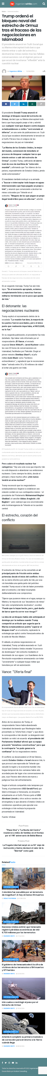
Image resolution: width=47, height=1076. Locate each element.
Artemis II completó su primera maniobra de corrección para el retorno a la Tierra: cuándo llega (22, 1039)
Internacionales (13, 11)
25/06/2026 (20, 974)
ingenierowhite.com (37, 1068)
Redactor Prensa (10, 898)
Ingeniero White (16, 71)
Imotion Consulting (20, 1071)
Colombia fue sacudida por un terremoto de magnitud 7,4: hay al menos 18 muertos (23, 893)
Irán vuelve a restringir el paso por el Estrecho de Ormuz (20, 1003)
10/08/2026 (22, 898)
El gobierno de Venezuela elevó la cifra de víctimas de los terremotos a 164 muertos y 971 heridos (22, 967)
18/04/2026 (20, 1008)
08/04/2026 (20, 1046)
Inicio (4, 11)
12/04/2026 (30, 71)
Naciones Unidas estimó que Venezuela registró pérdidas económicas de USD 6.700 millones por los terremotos (21, 930)
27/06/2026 (20, 936)
